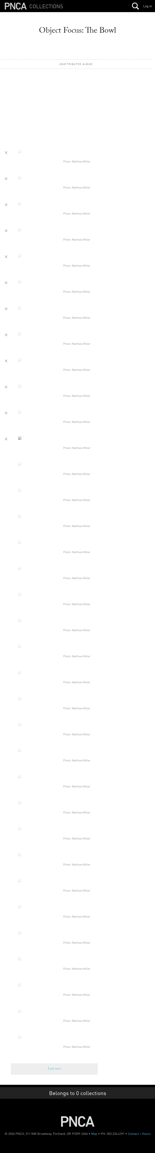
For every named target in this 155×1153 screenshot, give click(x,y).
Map (94, 1134)
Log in (147, 6)
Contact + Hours (139, 1134)
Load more (54, 1069)
